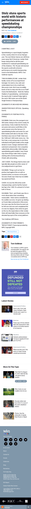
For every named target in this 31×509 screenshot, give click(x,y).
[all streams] (29, 507)
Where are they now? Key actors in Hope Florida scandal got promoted (20, 351)
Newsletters (6, 468)
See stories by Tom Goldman (20, 259)
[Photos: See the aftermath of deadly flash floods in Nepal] (8, 415)
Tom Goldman (11, 30)
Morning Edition (12, 231)
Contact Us (6, 454)
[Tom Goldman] (5, 246)
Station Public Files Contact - (10, 485)
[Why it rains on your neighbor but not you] (8, 391)
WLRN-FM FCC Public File (9, 476)
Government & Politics (19, 306)
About (5, 451)
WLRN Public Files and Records (11, 479)
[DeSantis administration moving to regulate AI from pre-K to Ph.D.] (7, 337)
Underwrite (6, 461)
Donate (5, 458)
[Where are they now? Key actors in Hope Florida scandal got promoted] (7, 350)
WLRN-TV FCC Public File (9, 474)
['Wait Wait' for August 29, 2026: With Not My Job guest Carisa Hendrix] (8, 374)
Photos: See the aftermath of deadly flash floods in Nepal (21, 415)
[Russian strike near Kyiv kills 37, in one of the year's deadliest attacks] (8, 403)
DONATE (25, 2)
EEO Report (6, 482)
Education (16, 334)
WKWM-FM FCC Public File (10, 477)
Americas (16, 320)
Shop (4, 465)
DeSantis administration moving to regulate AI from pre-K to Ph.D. (21, 338)
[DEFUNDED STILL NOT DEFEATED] (15, 282)
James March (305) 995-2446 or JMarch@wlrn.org (11, 489)
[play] (2, 507)
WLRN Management (8, 491)
